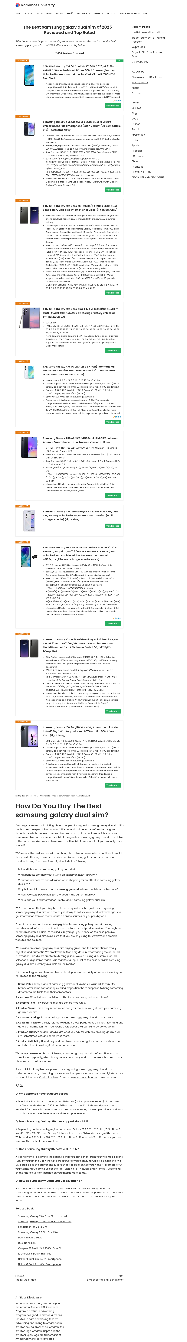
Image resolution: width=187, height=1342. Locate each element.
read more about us (85, 1077)
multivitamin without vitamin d (150, 32)
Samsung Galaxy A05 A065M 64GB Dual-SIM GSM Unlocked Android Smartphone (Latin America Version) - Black (80, 440)
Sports (135, 145)
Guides (59, 13)
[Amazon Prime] (117, 101)
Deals (49, 13)
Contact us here (48, 1077)
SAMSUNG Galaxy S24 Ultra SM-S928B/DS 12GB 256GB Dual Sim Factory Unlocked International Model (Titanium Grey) (80, 208)
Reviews (29, 13)
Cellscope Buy (140, 61)
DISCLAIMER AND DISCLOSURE (133, 13)
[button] (89, 13)
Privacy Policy (140, 82)
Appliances (138, 134)
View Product (112, 105)
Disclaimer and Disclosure (147, 77)
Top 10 (70, 13)
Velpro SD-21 (139, 47)
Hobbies (137, 150)
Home (18, 13)
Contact (137, 93)
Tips (135, 140)
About (135, 88)
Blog (40, 13)
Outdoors (138, 156)
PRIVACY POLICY (142, 172)
